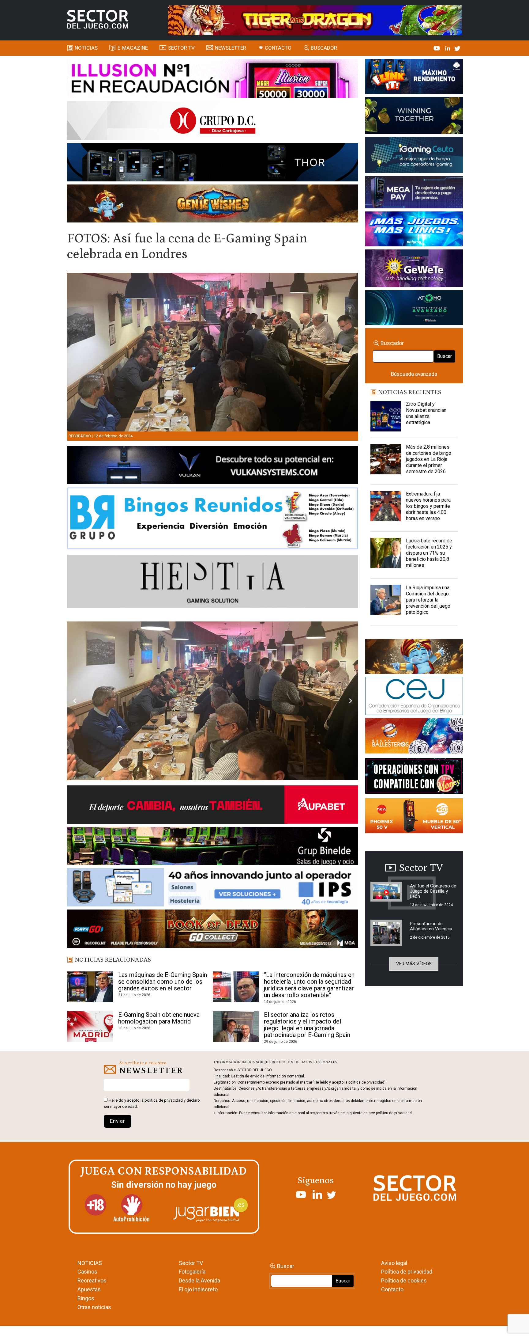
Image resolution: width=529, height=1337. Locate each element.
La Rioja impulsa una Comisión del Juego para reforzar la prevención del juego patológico (428, 600)
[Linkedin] (448, 48)
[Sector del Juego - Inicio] (97, 19)
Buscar (444, 356)
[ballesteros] (414, 738)
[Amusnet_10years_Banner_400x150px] (414, 117)
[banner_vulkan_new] (212, 466)
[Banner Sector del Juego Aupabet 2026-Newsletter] (212, 876)
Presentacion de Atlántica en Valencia (431, 926)
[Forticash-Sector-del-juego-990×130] (212, 163)
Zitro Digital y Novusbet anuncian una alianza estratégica (426, 413)
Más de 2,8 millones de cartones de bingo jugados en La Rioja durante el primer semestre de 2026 (428, 459)
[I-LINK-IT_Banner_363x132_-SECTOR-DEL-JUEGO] (414, 77)
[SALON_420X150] (414, 230)
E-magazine (133, 48)
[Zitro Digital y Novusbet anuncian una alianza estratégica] (385, 416)
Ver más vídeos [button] (414, 964)
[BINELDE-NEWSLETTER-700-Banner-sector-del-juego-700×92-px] (212, 917)
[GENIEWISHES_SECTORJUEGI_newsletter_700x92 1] (212, 204)
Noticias (86, 48)
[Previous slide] (74, 736)
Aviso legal (394, 1333)
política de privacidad (163, 1170)
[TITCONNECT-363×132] (414, 777)
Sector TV (191, 1333)
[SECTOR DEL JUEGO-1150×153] (212, 122)
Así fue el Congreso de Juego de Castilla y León (433, 891)
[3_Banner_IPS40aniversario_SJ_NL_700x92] (212, 959)
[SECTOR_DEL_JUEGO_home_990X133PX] (212, 79)
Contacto (278, 48)
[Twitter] (457, 48)
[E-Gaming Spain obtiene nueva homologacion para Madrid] (90, 1097)
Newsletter (230, 48)
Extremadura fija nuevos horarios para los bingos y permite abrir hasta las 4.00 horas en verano (428, 506)
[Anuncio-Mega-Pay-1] (414, 193)
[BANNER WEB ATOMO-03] (414, 309)
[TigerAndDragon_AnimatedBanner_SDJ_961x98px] (315, 20)
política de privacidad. (394, 1184)
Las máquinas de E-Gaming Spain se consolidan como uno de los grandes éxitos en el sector (162, 1052)
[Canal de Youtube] (437, 48)
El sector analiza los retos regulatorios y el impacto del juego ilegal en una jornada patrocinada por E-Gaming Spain (307, 1095)
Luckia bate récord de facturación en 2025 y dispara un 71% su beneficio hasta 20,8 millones (429, 553)
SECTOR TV (181, 48)
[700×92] (212, 1000)
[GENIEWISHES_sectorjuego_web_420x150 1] (414, 658)
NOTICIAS (89, 1333)
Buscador (324, 48)
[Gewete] (414, 269)
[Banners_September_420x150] (414, 817)
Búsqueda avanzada (414, 374)
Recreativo (80, 436)
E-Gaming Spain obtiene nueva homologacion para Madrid (159, 1088)
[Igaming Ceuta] (414, 156)
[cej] (414, 697)
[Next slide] (350, 736)
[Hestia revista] (212, 582)
